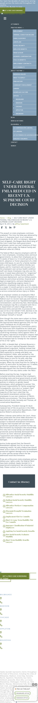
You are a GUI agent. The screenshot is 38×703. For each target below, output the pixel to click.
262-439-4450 (8, 648)
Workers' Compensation (22, 56)
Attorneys (15, 24)
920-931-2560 (8, 636)
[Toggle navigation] (4, 18)
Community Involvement (22, 85)
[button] (23, 27)
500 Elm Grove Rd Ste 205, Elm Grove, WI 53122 (13, 645)
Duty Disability (19, 67)
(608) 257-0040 (17, 7)
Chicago (19, 106)
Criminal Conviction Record (23, 35)
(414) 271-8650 (8, 602)
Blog (13, 117)
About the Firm (16, 71)
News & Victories (17, 121)
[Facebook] (2, 663)
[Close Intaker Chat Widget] (36, 684)
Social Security (19, 45)
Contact (14, 142)
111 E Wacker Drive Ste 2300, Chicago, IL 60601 (14, 622)
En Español (15, 124)
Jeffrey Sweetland (22, 224)
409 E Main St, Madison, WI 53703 (10, 610)
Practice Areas (16, 27)
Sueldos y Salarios (20, 139)
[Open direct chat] (33, 684)
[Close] (4, 548)
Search (13, 146)
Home (2, 218)
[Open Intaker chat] (16, 702)
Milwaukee (20, 99)
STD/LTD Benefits (19, 60)
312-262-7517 (8, 625)
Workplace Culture (20, 92)
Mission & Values (19, 74)
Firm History (18, 81)
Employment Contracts (22, 63)
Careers (16, 88)
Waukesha (19, 114)
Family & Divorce (19, 38)
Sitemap (4, 660)
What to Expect (19, 78)
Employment (18, 31)
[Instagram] (2, 668)
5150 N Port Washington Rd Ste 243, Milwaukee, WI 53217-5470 (17, 599)
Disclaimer (12, 660)
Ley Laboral (17, 131)
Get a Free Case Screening (15, 576)
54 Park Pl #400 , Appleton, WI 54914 (10, 633)
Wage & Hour (18, 53)
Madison (19, 103)
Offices (16, 96)
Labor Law (17, 42)
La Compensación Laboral (23, 128)
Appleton (19, 110)
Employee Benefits (20, 49)
